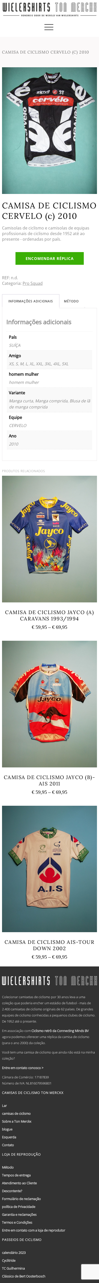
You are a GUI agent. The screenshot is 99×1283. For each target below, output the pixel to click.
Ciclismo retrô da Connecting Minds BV (60, 1030)
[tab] (30, 301)
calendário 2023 (14, 1252)
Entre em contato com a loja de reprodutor (33, 1230)
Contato (8, 1145)
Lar (4, 1105)
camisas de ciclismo (16, 1113)
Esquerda (9, 1137)
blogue (7, 1129)
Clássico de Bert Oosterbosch (23, 1276)
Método (71, 301)
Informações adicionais (30, 301)
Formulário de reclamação (21, 1198)
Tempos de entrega (16, 1175)
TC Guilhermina (13, 1268)
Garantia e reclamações (19, 1214)
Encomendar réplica (50, 258)
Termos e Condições (17, 1222)
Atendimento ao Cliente (19, 1183)
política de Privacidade (18, 1206)
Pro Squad (33, 283)
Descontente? (12, 1191)
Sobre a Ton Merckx (16, 1121)
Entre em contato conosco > (22, 1067)
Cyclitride (8, 1260)
